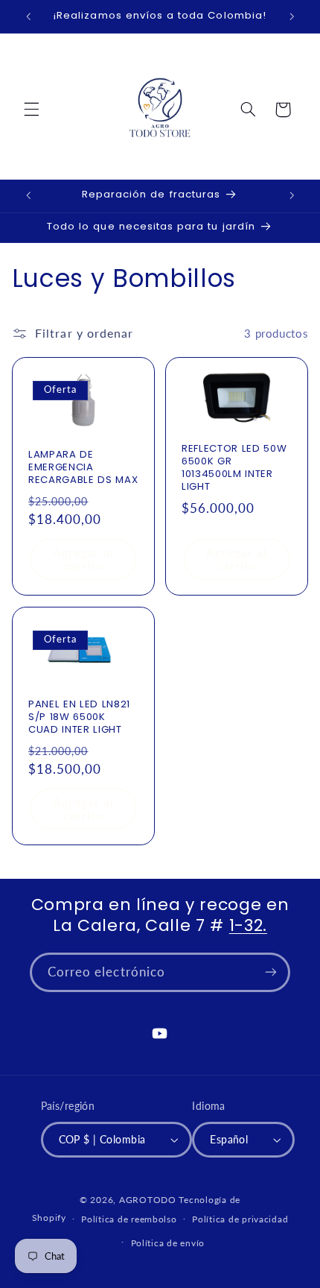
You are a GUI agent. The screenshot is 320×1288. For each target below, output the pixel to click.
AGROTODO (147, 1200)
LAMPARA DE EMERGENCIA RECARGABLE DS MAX (83, 468)
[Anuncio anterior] (28, 16)
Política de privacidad (240, 1219)
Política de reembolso (128, 1219)
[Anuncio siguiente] (291, 16)
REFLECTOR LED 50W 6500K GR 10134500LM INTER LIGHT (234, 468)
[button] (31, 109)
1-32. (248, 925)
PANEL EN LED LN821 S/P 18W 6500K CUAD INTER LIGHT (79, 717)
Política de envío (168, 1243)
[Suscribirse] (271, 972)
